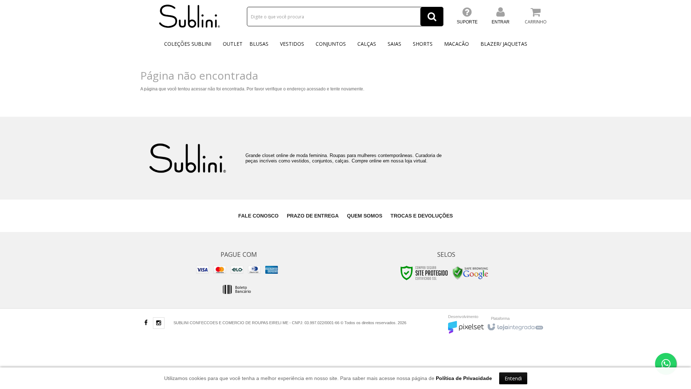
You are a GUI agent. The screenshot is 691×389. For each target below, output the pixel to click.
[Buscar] (431, 16)
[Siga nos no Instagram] (158, 323)
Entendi (513, 378)
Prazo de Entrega (313, 216)
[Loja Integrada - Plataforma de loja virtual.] (515, 325)
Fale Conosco (258, 216)
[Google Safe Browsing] (470, 272)
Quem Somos (364, 216)
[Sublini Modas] (189, 16)
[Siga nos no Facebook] (145, 323)
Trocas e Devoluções (421, 216)
